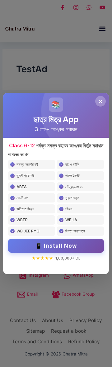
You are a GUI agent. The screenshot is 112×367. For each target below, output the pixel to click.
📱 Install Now (56, 246)
